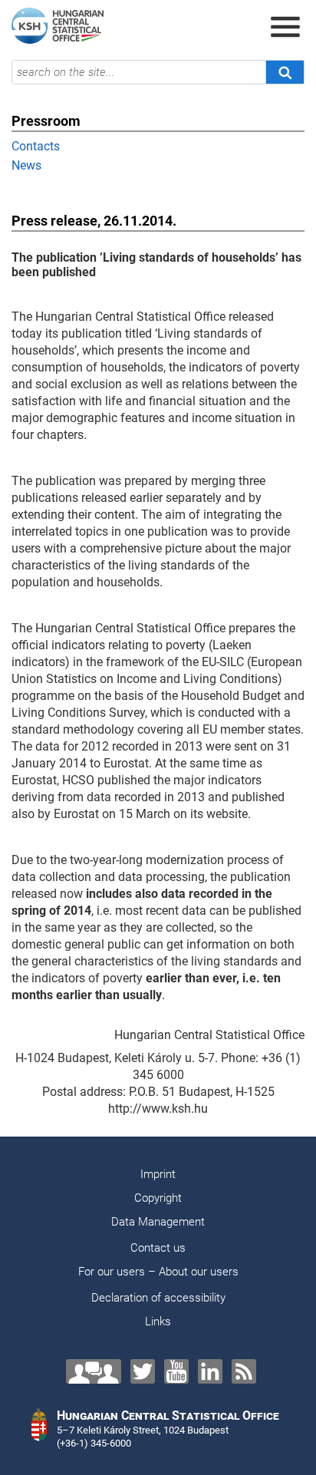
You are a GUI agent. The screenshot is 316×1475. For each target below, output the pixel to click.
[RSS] (244, 1371)
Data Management (158, 1222)
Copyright (158, 1198)
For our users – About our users (158, 1272)
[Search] (284, 72)
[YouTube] (176, 1371)
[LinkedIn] (210, 1371)
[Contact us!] (93, 1371)
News (26, 165)
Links (158, 1321)
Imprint (158, 1174)
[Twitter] (142, 1371)
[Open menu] (285, 27)
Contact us (158, 1248)
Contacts (36, 146)
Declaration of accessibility (158, 1298)
